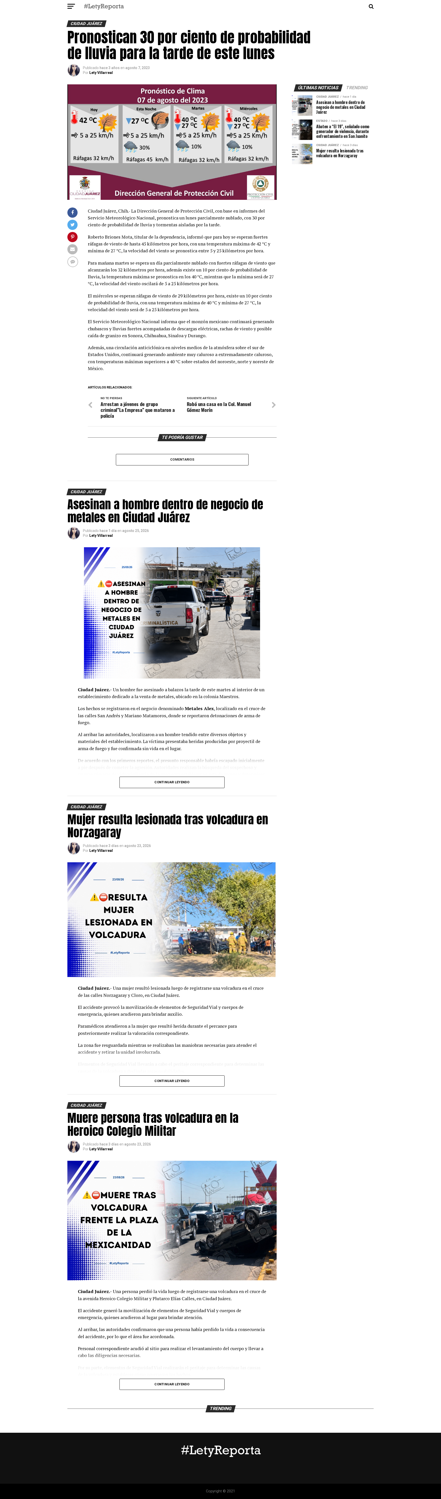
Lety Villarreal (101, 73)
